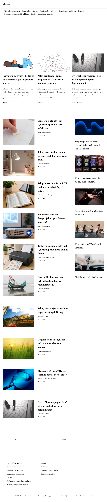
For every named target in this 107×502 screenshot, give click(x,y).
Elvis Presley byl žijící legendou (89, 277)
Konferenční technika (48, 11)
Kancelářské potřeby (12, 11)
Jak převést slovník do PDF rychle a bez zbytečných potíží (52, 187)
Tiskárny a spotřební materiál (42, 14)
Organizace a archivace (67, 11)
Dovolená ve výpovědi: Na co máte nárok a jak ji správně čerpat (18, 79)
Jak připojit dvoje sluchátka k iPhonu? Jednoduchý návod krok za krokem (88, 145)
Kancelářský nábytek (30, 11)
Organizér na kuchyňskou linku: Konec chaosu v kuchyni (51, 343)
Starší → (65, 440)
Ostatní (81, 11)
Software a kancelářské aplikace (16, 14)
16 (51, 440)
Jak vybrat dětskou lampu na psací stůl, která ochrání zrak (52, 156)
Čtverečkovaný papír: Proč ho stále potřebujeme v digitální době (86, 79)
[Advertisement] (53, 31)
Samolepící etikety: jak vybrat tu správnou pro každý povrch (50, 124)
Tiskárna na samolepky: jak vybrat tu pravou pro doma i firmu (53, 249)
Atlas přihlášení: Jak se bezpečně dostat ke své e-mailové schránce (51, 79)
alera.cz (6, 4)
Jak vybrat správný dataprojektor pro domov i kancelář (52, 218)
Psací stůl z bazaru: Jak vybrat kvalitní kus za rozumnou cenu (50, 281)
